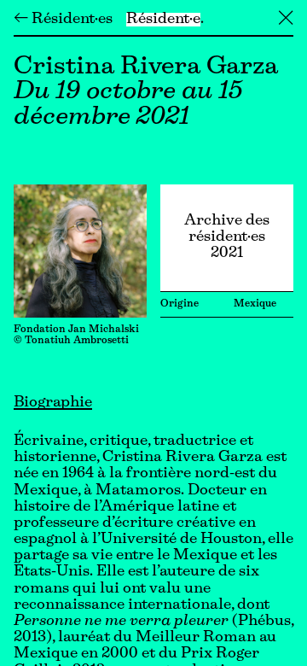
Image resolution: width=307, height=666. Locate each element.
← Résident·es (63, 19)
